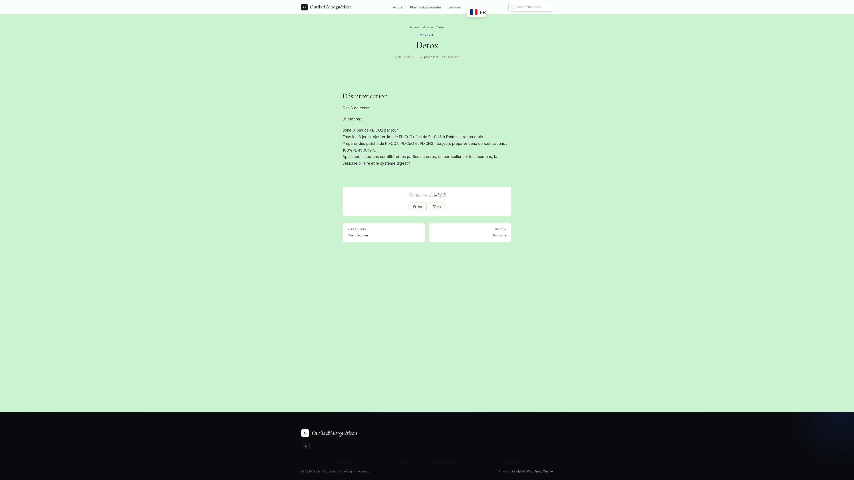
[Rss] (305, 446)
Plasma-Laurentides (426, 7)
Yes (419, 206)
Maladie (428, 27)
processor (431, 57)
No (439, 206)
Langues (454, 7)
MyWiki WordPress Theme (534, 471)
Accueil (398, 7)
